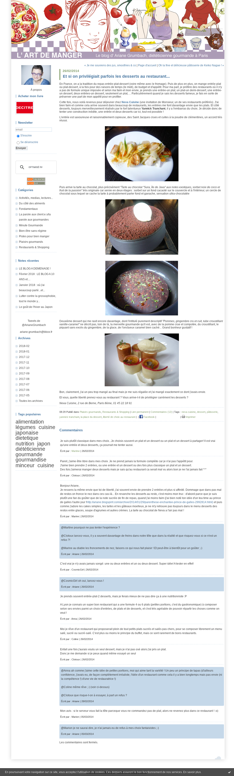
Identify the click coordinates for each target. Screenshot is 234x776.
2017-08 (24, 379)
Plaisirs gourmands (31, 241)
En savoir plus (192, 772)
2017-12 (24, 357)
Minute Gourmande (31, 225)
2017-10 (24, 368)
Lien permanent (140, 412)
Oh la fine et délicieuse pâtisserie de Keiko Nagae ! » (191, 65)
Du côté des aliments (32, 203)
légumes (26, 427)
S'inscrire (26, 135)
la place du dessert (91, 417)
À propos (36, 89)
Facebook (149, 417)
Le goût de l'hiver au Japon (36, 307)
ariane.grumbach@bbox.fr (36, 331)
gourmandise (31, 460)
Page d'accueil (147, 65)
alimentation (30, 422)
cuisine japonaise (35, 430)
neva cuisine (189, 412)
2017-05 (24, 395)
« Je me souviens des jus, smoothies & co (110, 65)
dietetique (27, 438)
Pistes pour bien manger (34, 236)
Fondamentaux (28, 209)
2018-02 (24, 346)
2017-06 (24, 390)
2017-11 (24, 362)
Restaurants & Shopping (34, 247)
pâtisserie (212, 412)
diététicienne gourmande (30, 451)
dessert (201, 412)
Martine (76, 451)
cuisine (45, 465)
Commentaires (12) (161, 412)
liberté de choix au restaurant (119, 417)
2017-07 (24, 384)
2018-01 (24, 351)
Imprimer (190, 417)
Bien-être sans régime (32, 230)
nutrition (25, 444)
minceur (25, 465)
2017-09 (24, 373)
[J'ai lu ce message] (229, 772)
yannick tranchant (69, 417)
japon (43, 444)
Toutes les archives (31, 401)
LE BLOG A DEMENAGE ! (35, 268)
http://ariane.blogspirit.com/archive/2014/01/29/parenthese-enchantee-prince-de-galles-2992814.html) (150, 502)
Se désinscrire (29, 142)
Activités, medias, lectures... (36, 198)
